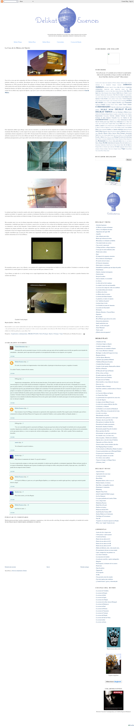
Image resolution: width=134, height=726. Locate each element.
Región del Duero (123, 139)
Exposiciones (99, 116)
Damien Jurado (122, 107)
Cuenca (116, 104)
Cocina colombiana (110, 97)
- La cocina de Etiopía (101, 593)
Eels (100, 114)
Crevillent (108, 104)
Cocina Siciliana (99, 100)
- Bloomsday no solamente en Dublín (105, 241)
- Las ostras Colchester (101, 554)
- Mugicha (98, 561)
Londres (109, 129)
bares (125, 91)
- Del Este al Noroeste (101, 368)
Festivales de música (126, 116)
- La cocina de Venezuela (102, 611)
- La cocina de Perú (100, 606)
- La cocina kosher (100, 620)
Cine (114, 95)
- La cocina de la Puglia (101, 600)
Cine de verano (119, 95)
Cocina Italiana (124, 97)
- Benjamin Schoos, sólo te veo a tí (104, 480)
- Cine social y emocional (102, 245)
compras (123, 102)
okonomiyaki (129, 133)
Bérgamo (114, 93)
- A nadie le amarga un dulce (103, 346)
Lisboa (100, 129)
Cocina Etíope (118, 97)
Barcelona (121, 91)
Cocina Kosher (104, 98)
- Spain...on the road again (102, 325)
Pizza (106, 137)
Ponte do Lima (111, 137)
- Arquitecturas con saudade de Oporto (105, 348)
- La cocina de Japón (100, 597)
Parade (111, 135)
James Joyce (129, 123)
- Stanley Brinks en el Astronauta (104, 514)
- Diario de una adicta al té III (103, 543)
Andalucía (99, 86)
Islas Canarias (102, 123)
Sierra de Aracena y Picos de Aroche (119, 143)
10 (28, 505)
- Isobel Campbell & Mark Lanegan (104, 494)
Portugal (56, 334)
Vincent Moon (129, 148)
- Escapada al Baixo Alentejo (103, 386)
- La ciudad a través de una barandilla (105, 285)
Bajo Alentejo (116, 91)
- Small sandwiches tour (101, 323)
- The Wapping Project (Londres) (104, 447)
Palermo (106, 135)
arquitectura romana (120, 89)
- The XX (97, 518)
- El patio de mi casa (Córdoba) (103, 377)
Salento (130, 141)
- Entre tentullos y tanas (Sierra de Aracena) (106, 382)
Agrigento (109, 82)
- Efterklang (98, 489)
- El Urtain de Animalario (102, 263)
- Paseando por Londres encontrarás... (105, 424)
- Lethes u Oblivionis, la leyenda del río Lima (107, 411)
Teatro (118, 146)
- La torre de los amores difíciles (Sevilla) (106, 404)
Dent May (115, 112)
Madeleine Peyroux (128, 129)
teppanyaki (122, 146)
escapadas (115, 114)
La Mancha (106, 127)
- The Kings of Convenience (102, 516)
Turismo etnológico (104, 148)
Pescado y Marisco (99, 137)
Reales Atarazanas (103, 139)
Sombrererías (103, 145)
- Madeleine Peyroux (101, 503)
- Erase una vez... (99, 384)
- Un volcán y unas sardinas (102, 458)
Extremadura (106, 116)
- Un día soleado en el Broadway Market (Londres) (108, 449)
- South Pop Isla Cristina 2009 (103, 512)
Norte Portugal (43, 334)
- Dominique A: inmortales (102, 487)
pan (109, 135)
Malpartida (105, 131)
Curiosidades (60, 42)
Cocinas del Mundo (76, 42)
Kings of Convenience (127, 125)
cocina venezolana (114, 100)
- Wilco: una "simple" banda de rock (105, 523)
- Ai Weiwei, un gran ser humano (104, 227)
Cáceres (126, 93)
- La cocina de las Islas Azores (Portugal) (106, 602)
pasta (117, 135)
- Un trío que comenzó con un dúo (104, 455)
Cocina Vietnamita (122, 100)
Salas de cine (125, 141)
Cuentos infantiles (127, 104)
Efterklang (103, 114)
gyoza (104, 121)
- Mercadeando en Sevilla (102, 415)
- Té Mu (97, 575)
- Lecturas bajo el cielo (101, 303)
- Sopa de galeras (99, 568)
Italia (121, 123)
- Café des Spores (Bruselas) (102, 357)
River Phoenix (109, 141)
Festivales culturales (115, 116)
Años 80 (119, 87)
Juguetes (120, 125)
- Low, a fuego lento (100, 500)
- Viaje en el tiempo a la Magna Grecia (105, 460)
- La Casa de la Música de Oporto (104, 393)
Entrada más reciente (10, 567)
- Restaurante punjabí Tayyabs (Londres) (106, 429)
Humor (115, 121)
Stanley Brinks (120, 145)
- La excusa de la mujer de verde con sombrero (107, 287)
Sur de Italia (127, 145)
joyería (116, 125)
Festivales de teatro (100, 117)
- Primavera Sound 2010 (101, 509)
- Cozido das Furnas (100, 537)
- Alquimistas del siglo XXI (102, 232)
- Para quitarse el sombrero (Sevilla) (104, 422)
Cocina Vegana (106, 100)
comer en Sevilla (116, 102)
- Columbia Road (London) (102, 364)
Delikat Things (18, 42)
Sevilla (105, 143)
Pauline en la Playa (123, 135)
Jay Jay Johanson (108, 125)
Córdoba (103, 104)
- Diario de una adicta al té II (102, 541)
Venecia (119, 148)
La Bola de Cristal (99, 127)
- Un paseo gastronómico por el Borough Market (108, 451)
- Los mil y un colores (101, 413)
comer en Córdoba (107, 102)
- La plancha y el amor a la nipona (104, 299)
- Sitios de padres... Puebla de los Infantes (106, 438)
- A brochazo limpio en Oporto (103, 344)
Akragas (118, 82)
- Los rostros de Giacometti (102, 308)
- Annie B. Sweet (99, 471)
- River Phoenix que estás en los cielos (105, 319)
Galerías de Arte (127, 117)
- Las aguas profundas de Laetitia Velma (106, 498)
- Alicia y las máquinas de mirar (103, 229)
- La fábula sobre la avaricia (102, 294)
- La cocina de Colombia (101, 591)
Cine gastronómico (128, 95)
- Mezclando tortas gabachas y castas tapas (106, 417)
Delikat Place (32, 42)
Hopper (108, 121)
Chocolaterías (109, 95)
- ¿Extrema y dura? (100, 462)
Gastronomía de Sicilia (126, 119)
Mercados (100, 133)
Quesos (96, 139)
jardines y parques (99, 125)
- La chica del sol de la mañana (103, 283)
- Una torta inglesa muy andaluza (104, 579)
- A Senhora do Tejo (100, 342)
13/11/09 (12, 356)
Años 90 (123, 87)
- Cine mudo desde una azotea (103, 243)
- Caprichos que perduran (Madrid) (104, 359)
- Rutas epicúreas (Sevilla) (102, 431)
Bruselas (122, 93)
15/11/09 (12, 486)
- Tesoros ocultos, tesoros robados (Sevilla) (106, 444)
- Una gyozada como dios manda (104, 577)
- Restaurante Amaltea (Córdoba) (104, 426)
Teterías (126, 146)
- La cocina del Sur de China (102, 617)
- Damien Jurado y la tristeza (102, 483)
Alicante (130, 82)
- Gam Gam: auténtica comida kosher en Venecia (108, 388)
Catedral (130, 93)
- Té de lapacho (99, 572)
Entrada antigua (85, 567)
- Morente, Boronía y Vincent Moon (105, 312)
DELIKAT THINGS (103, 111)
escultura (120, 114)
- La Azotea (98, 281)
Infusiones (120, 122)
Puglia (130, 137)
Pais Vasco (101, 135)
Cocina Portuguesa (127, 98)
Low (112, 129)
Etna (123, 114)
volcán (99, 150)
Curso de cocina (115, 107)
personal (130, 135)
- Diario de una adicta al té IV (103, 545)
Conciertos (128, 102)
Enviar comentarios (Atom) (19, 571)
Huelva (111, 121)
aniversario (106, 87)
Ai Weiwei (114, 82)
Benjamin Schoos (108, 93)
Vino (96, 150)
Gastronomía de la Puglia (114, 119)
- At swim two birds (100, 476)
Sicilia (109, 143)
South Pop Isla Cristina (111, 145)
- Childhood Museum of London (104, 362)
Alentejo (122, 82)
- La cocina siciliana (100, 622)
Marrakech (118, 131)
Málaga (101, 131)
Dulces (126, 112)
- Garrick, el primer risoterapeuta (104, 272)
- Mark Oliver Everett (101, 505)
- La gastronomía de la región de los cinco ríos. (107, 397)
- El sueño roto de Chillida (102, 380)
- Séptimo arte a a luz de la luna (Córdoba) (106, 440)
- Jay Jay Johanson (100, 496)
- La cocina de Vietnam (101, 613)
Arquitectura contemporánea (19, 334)
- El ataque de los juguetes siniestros (105, 256)
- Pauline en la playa (100, 507)
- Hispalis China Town (101, 492)
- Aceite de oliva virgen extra (103, 532)
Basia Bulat (101, 93)
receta (108, 139)
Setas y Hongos (99, 143)
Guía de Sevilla (99, 121)
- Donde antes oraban (101, 252)
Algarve (126, 82)
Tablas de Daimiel (103, 146)
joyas (113, 125)
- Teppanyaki (98, 570)
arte (127, 89)
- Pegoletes (98, 314)
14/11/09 (12, 471)
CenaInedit (97, 95)
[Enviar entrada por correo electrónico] (83, 334)
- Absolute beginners (100, 225)
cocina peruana (111, 98)
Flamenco (108, 117)
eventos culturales (128, 114)
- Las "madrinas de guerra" (102, 301)
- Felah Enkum (99, 270)
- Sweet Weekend (99, 328)
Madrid (97, 131)
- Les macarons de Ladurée (102, 557)
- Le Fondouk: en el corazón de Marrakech (106, 409)
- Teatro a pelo (99, 330)
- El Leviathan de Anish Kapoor (103, 258)
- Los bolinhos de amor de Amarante (105, 305)
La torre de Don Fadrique (115, 127)
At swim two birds (108, 91)
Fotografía (114, 117)
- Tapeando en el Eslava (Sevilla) (104, 442)
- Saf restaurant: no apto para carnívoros (105, 433)
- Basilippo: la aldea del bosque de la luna (106, 353)
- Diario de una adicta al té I (102, 539)
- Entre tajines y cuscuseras (102, 265)
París (115, 135)
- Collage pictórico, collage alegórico (105, 247)
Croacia (112, 104)
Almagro (114, 84)
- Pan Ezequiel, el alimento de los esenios (106, 563)
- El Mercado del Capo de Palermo (104, 371)
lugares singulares (118, 129)
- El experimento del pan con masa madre (106, 550)
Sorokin (17, 455)
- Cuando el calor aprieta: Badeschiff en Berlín (107, 366)
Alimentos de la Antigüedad (103, 84)
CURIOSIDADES (102, 106)
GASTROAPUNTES (101, 120)
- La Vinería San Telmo (101, 395)
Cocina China (103, 97)
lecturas (130, 127)
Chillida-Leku (103, 95)
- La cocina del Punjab (101, 615)
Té (115, 146)
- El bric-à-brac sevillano (101, 373)
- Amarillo (98, 234)
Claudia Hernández (20, 346)
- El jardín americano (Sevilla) (103, 375)
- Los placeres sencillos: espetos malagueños (107, 559)
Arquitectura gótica (108, 89)
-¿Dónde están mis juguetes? (103, 332)
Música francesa (112, 133)
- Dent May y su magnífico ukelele (104, 485)
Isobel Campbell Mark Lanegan (112, 123)
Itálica (124, 123)
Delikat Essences (19, 362)
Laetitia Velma (124, 127)
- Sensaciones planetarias (102, 321)
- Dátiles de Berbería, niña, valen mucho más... (107, 548)
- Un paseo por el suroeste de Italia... (104, 453)
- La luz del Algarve (100, 400)
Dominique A (121, 112)
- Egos (97, 254)
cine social (97, 97)
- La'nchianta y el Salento (102, 406)
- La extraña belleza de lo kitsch (103, 290)
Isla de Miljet (126, 121)
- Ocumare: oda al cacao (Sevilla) (104, 420)
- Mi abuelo (98, 310)
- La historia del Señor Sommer (103, 296)
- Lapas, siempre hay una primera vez (105, 552)
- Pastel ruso (98, 566)
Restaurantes (102, 141)
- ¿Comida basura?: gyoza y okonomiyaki (106, 581)
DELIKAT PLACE (33, 334)
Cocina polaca (119, 98)
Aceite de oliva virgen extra (101, 82)
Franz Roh (119, 117)
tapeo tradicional (111, 146)
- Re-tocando (98, 316)
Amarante (119, 84)
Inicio (48, 567)
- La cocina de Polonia (101, 608)
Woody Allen (106, 150)
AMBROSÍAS (127, 85)
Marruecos (123, 131)
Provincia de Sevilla (123, 137)
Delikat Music (46, 42)
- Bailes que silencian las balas (103, 238)
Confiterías (97, 104)
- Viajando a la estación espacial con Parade (107, 521)
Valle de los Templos (112, 148)
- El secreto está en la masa (102, 261)
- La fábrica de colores (101, 292)
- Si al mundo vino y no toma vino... (104, 435)
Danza (127, 107)
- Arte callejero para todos (102, 236)
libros (96, 129)
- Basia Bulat (98, 478)
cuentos (120, 104)
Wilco (102, 150)
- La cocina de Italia (100, 595)
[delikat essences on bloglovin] (113, 682)
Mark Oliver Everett (112, 131)
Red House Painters (114, 139)
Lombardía (104, 129)
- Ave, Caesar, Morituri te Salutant (104, 350)
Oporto (51, 334)
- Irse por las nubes (100, 276)
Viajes (61, 334)
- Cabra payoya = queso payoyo (103, 534)
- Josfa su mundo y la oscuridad (103, 278)
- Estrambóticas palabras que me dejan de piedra (108, 267)
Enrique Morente (109, 114)
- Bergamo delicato (100, 355)
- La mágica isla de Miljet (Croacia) (104, 402)
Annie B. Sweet (113, 87)
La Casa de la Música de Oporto (17, 47)
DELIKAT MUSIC (107, 109)
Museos (105, 133)
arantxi (17, 442)
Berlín (118, 93)
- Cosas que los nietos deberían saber (105, 249)
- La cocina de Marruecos (102, 604)
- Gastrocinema (99, 274)
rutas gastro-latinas (117, 141)
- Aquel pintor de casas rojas (102, 474)
